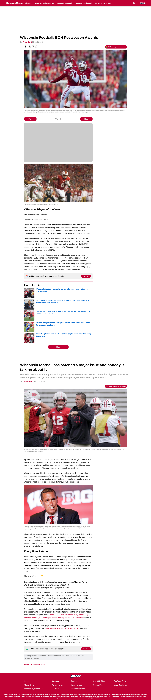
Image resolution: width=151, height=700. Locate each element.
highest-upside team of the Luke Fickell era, (62, 628)
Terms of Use (76, 685)
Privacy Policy (57, 685)
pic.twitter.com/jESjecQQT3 (57, 585)
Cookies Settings (78, 689)
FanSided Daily (120, 681)
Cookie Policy (98, 685)
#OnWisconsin (40, 585)
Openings (55, 681)
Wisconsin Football (38, 664)
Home (26, 664)
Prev (30, 119)
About (26, 681)
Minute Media (13, 694)
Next (86, 119)
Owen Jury (27, 381)
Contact (74, 681)
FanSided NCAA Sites (103, 3)
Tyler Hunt (27, 42)
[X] (134, 3)
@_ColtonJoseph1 (47, 582)
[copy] (36, 46)
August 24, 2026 (62, 587)
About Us (28, 3)
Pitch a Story (29, 685)
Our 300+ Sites (99, 681)
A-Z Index (55, 689)
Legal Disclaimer (120, 685)
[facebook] (138, 3)
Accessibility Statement (33, 689)
